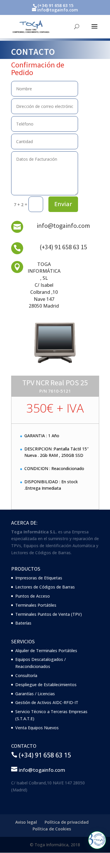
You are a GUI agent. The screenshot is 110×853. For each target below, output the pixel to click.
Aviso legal (26, 822)
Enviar (63, 204)
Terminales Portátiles (35, 605)
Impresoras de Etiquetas (38, 578)
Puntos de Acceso (32, 596)
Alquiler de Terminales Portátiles (46, 650)
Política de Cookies (52, 829)
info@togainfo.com (63, 225)
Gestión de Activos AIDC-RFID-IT (46, 702)
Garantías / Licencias (35, 693)
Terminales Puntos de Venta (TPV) (48, 614)
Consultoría (26, 675)
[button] (97, 840)
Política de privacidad (67, 822)
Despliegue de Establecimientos (46, 684)
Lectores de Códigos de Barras (45, 587)
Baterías (23, 623)
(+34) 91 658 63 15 (63, 247)
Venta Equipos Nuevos (37, 727)
